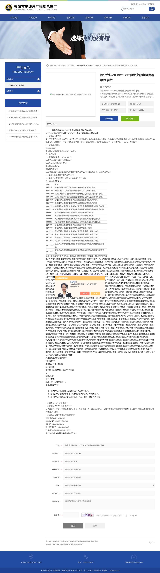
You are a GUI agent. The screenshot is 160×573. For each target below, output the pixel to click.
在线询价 (109, 119)
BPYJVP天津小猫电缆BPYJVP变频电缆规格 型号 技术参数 (75, 541)
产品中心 (52, 18)
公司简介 (33, 18)
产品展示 (71, 66)
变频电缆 (9, 79)
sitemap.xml (114, 570)
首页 (64, 66)
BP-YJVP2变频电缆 (16, 85)
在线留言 (142, 4)
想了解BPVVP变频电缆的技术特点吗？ (24, 111)
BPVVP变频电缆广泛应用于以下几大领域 (24, 124)
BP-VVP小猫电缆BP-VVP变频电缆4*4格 (68, 544)
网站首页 (134, 4)
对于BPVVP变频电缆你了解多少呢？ (23, 118)
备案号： (105, 570)
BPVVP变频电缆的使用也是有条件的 (23, 137)
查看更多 (9, 91)
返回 (150, 543)
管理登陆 (97, 570)
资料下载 (108, 18)
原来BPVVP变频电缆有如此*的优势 (22, 130)
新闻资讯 (89, 18)
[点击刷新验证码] (88, 515)
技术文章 (70, 18)
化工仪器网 (88, 570)
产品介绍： (52, 124)
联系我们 (151, 4)
